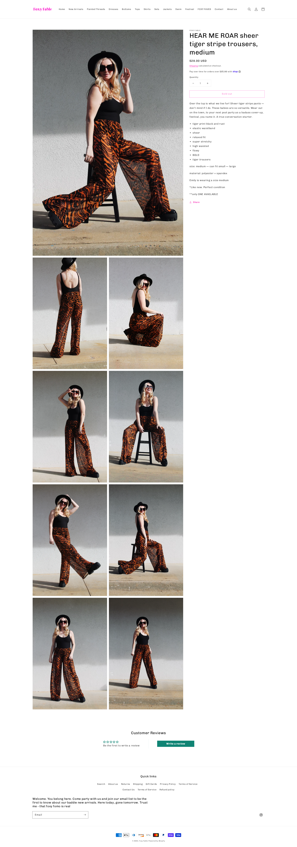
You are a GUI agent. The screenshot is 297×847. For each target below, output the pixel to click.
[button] (249, 9)
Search (101, 784)
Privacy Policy (168, 784)
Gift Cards (151, 784)
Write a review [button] (175, 743)
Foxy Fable (143, 841)
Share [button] (196, 202)
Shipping (193, 66)
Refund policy (166, 789)
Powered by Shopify (156, 841)
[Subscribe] (84, 814)
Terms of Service (188, 784)
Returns (125, 784)
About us (113, 784)
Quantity (193, 77)
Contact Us (129, 789)
